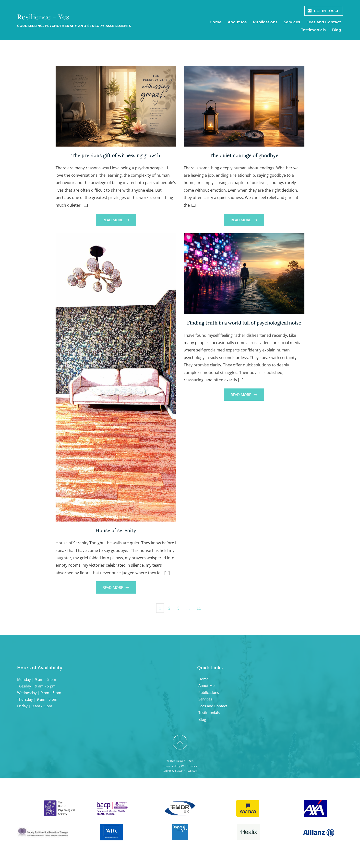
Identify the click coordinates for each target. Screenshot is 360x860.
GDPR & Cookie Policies (180, 771)
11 (199, 608)
